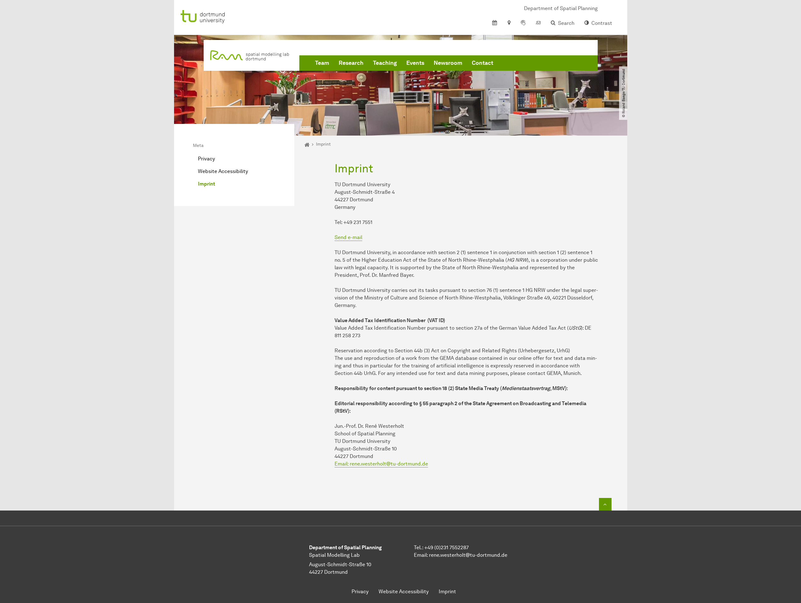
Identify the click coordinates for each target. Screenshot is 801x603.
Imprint (206, 184)
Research (351, 62)
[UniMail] (538, 23)
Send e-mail (348, 237)
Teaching (385, 62)
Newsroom (448, 62)
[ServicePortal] (523, 23)
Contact (482, 62)
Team (322, 62)
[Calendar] (494, 23)
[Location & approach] (509, 23)
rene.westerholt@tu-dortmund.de (468, 555)
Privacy (206, 159)
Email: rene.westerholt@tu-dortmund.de (381, 464)
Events (415, 62)
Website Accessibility (223, 171)
